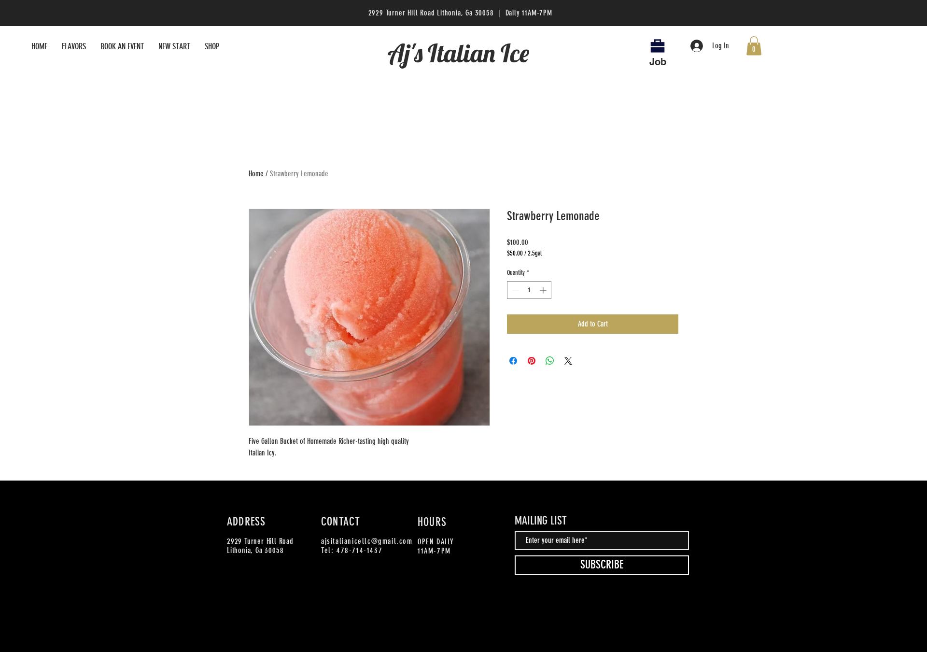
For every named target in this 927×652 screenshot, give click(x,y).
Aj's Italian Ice (461, 53)
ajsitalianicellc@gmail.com (367, 541)
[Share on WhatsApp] (550, 361)
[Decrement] (514, 290)
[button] (754, 45)
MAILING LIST (541, 520)
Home (256, 173)
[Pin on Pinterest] (531, 361)
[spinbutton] (529, 290)
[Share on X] (568, 361)
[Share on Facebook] (513, 361)
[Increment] (544, 290)
